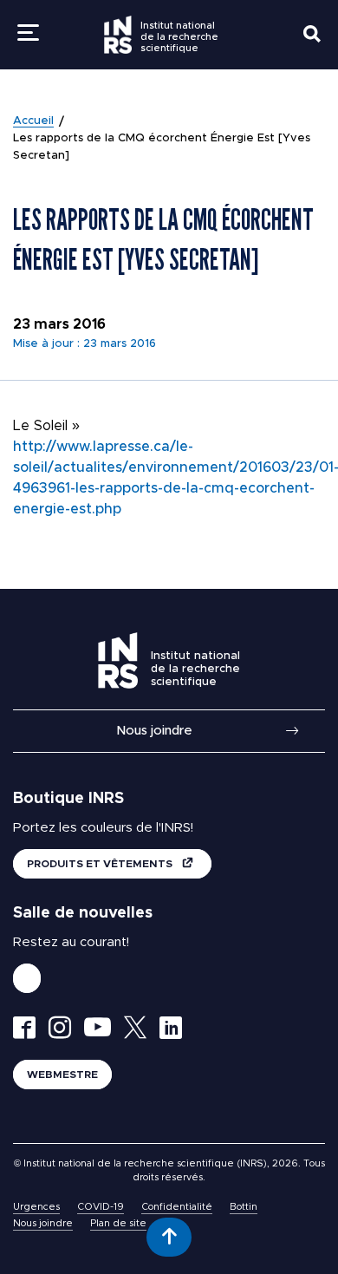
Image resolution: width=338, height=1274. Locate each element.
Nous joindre (154, 730)
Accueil (33, 121)
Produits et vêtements (101, 864)
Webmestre (62, 1074)
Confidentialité (176, 1207)
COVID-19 (100, 1207)
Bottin (243, 1207)
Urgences (36, 1207)
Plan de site (118, 1223)
